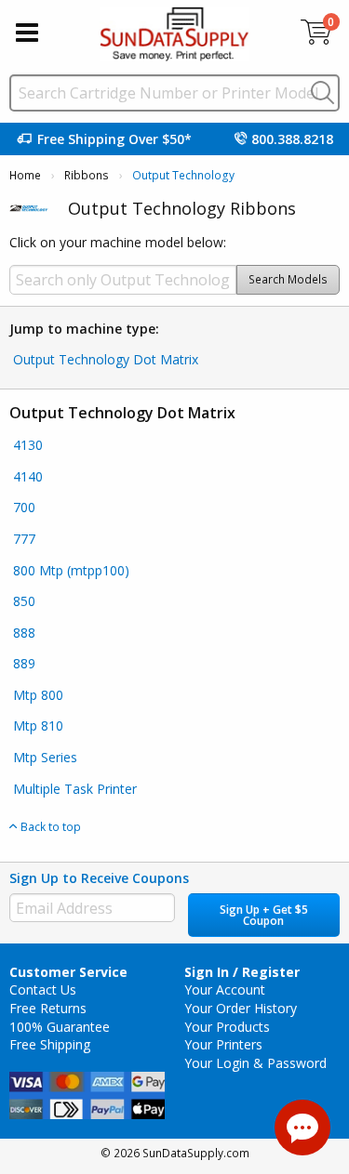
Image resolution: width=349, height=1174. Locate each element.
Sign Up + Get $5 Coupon (264, 915)
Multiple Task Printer (75, 789)
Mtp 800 (38, 695)
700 (24, 507)
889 (24, 663)
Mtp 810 (38, 725)
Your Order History (240, 1008)
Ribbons (86, 175)
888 (24, 632)
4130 (28, 445)
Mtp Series (45, 757)
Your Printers (223, 1044)
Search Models (288, 279)
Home (25, 175)
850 (24, 601)
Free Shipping (49, 1044)
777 (24, 538)
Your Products (227, 1026)
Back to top (49, 826)
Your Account (224, 989)
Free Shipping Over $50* (114, 139)
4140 (28, 476)
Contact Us (42, 989)
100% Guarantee (59, 1026)
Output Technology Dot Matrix (105, 359)
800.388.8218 (292, 139)
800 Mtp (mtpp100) (71, 570)
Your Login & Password (255, 1063)
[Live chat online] (302, 1127)
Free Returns (48, 1008)
